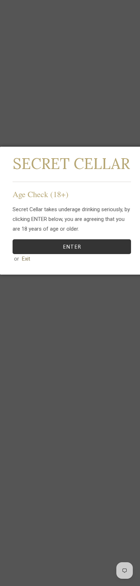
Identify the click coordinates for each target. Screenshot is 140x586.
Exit (26, 259)
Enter (72, 247)
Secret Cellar (71, 163)
